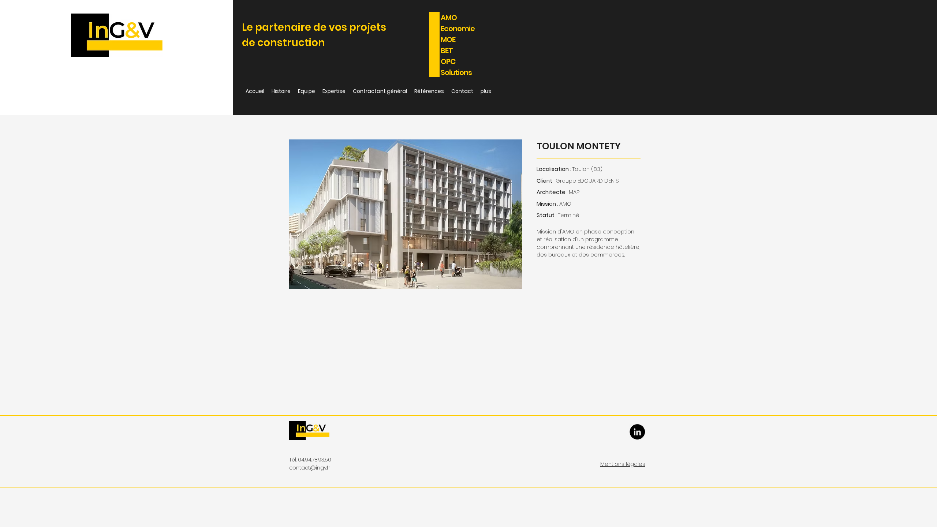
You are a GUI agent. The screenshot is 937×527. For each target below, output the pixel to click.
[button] (405, 214)
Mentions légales (622, 464)
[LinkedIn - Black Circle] (637, 432)
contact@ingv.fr (309, 467)
